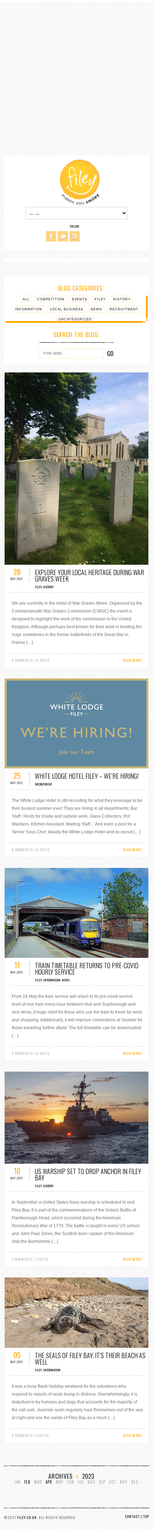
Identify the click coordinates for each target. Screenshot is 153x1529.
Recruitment (124, 309)
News (96, 309)
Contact (132, 1516)
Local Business (66, 309)
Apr (49, 1482)
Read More (132, 660)
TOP (146, 1516)
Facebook (51, 236)
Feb (27, 1482)
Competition (50, 299)
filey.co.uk (27, 1517)
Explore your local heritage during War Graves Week (89, 575)
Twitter (63, 236)
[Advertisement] (76, 78)
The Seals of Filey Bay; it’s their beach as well (90, 1358)
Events (79, 299)
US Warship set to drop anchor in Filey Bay (88, 1174)
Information (28, 309)
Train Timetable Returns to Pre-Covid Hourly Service (86, 968)
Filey (100, 299)
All (26, 299)
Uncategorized (75, 319)
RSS (74, 236)
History (122, 299)
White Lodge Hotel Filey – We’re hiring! (86, 776)
